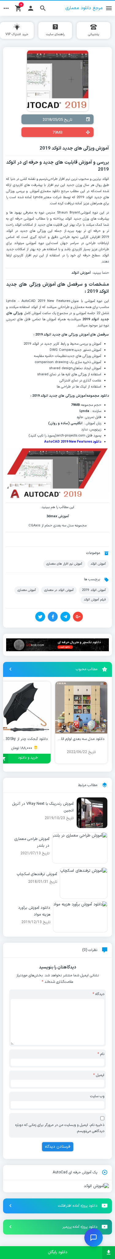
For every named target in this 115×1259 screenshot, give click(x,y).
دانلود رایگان (57, 1252)
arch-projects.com (71, 435)
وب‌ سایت (97, 1096)
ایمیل (98, 1075)
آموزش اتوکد (98, 563)
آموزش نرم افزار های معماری (64, 563)
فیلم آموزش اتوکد (95, 599)
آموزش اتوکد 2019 (94, 590)
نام (101, 1054)
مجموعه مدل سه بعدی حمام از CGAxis (57, 525)
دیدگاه (98, 994)
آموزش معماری (26, 590)
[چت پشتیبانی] (93, 1237)
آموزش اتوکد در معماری (59, 590)
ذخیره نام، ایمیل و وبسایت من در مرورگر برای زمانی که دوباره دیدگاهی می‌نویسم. (59, 1128)
